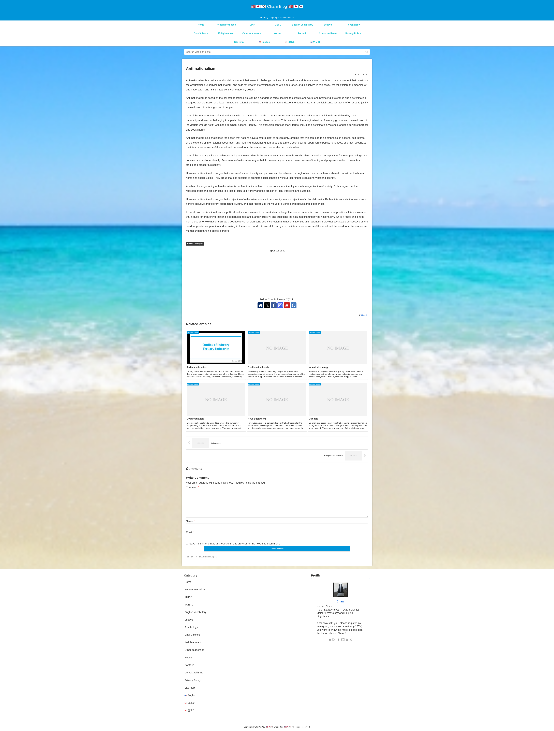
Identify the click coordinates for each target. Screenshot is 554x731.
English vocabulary (195, 612)
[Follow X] (267, 305)
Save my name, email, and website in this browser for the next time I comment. (234, 543)
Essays (189, 619)
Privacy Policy (193, 680)
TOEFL (189, 604)
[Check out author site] (260, 305)
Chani (341, 601)
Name (190, 521)
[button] (366, 52)
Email (190, 532)
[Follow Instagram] (280, 305)
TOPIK (188, 597)
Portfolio (189, 665)
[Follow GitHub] (293, 305)
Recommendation (195, 589)
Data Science (192, 634)
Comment (192, 487)
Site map (190, 687)
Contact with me (194, 672)
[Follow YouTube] (287, 305)
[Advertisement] (277, 273)
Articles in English (196, 244)
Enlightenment (193, 642)
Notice (188, 657)
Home (188, 582)
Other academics (194, 649)
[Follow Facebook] (274, 305)
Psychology (191, 627)
